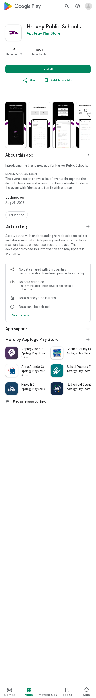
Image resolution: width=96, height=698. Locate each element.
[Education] (16, 215)
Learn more (26, 273)
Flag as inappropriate (25, 401)
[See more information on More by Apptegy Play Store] (88, 339)
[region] (48, 52)
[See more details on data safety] (20, 315)
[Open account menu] (88, 6)
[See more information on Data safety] (88, 226)
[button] (20, 54)
